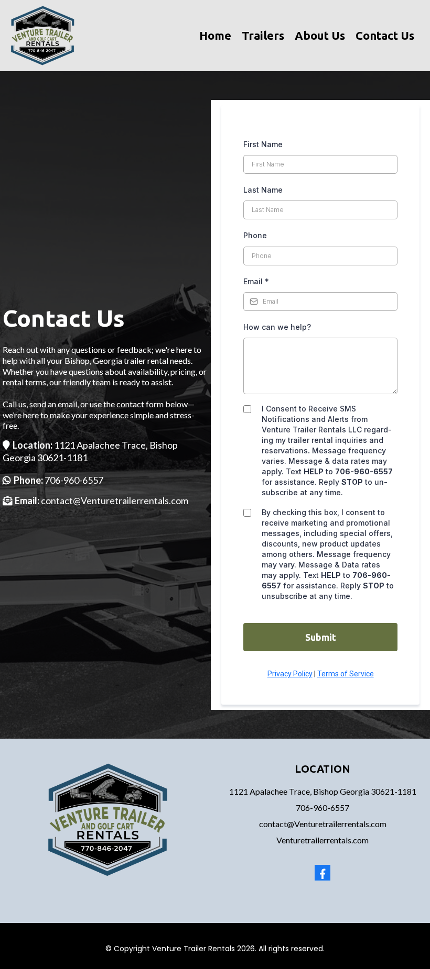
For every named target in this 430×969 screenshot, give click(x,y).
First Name (263, 144)
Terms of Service (345, 674)
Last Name (263, 189)
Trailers (263, 35)
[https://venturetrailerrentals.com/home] (42, 34)
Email (256, 281)
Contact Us (385, 35)
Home (215, 35)
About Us (320, 35)
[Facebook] (322, 872)
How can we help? (277, 326)
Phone (255, 235)
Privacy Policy (290, 674)
